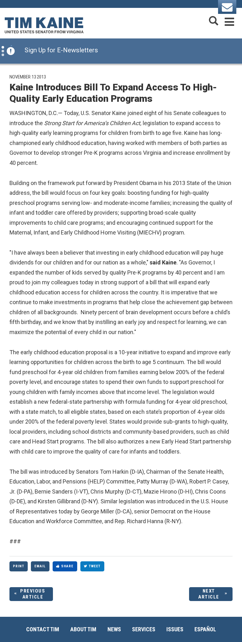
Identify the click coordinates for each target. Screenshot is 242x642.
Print (18, 566)
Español (205, 629)
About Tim (83, 629)
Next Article (208, 593)
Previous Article (32, 593)
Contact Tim (42, 629)
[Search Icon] (214, 21)
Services (143, 629)
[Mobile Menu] (229, 21)
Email (40, 566)
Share (67, 566)
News (114, 629)
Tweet (95, 566)
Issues (174, 629)
